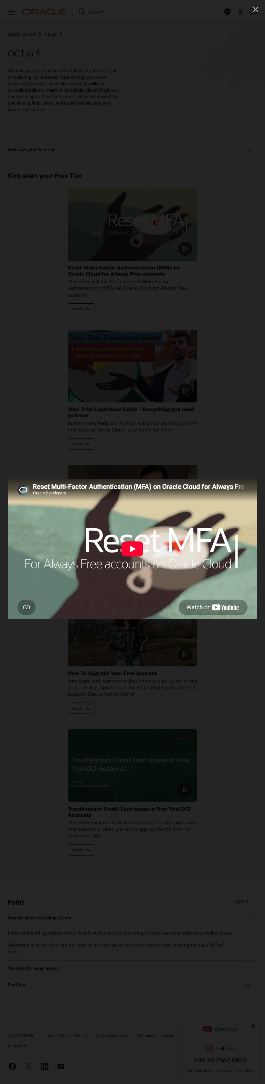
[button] (255, 9)
